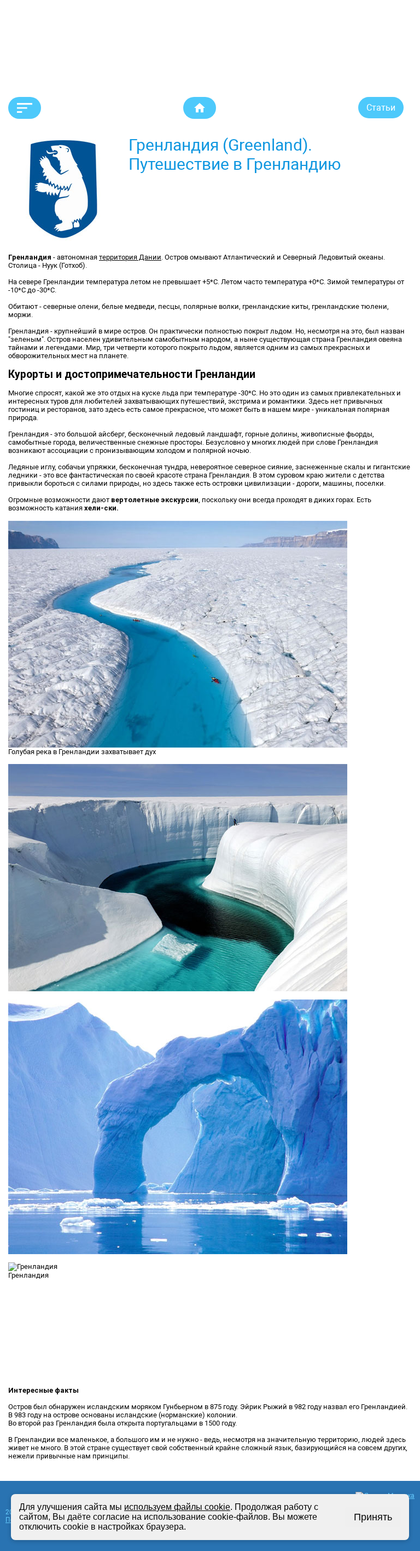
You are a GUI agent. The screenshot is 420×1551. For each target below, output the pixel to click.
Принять (373, 1517)
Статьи (380, 107)
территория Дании (130, 257)
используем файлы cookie (177, 1507)
